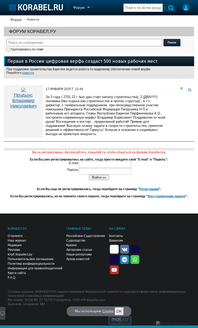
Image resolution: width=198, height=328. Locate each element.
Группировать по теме (27, 49)
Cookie (108, 311)
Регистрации (149, 189)
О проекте (15, 236)
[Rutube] (135, 249)
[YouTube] (114, 269)
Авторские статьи (79, 250)
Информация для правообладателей (35, 268)
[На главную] (36, 7)
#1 (190, 89)
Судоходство (75, 240)
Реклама (14, 250)
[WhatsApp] (135, 259)
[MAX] (114, 259)
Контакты (116, 236)
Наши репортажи (79, 254)
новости (28, 73)
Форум (16, 19)
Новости (33, 19)
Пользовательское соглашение (31, 259)
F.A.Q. (12, 277)
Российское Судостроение (85, 236)
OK (119, 311)
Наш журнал (17, 240)
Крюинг (71, 245)
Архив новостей (77, 259)
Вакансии (116, 240)
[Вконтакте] (124, 249)
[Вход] (186, 8)
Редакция (15, 245)
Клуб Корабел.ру (20, 254)
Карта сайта (17, 273)
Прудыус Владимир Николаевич (23, 101)
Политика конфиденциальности (31, 263)
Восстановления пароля (166, 196)
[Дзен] (114, 249)
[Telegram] (124, 259)
